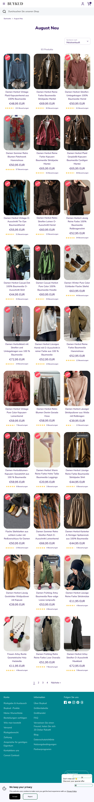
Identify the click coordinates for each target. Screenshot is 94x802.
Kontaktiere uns (11, 750)
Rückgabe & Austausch (15, 703)
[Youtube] (69, 702)
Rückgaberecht (11, 732)
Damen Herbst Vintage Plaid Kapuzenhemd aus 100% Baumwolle (17, 95)
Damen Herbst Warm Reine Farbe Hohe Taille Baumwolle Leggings (47, 474)
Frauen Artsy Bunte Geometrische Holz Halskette (17, 658)
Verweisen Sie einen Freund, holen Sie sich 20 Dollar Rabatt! (44, 726)
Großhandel (40, 713)
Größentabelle (41, 708)
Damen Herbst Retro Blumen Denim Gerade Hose (47, 412)
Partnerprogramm (42, 749)
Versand (8, 727)
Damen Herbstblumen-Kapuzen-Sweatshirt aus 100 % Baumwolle (17, 474)
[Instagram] (73, 702)
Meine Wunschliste (13, 713)
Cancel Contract (11, 755)
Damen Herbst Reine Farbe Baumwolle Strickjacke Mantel (47, 95)
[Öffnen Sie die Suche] (4, 11)
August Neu (18, 18)
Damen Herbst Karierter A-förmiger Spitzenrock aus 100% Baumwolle (77, 535)
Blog (36, 734)
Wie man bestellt (12, 722)
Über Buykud (40, 703)
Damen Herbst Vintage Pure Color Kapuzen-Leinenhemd (17, 412)
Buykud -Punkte (12, 708)
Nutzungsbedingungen (45, 744)
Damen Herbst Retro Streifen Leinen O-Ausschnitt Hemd (47, 221)
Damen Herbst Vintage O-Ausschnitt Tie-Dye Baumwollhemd (17, 222)
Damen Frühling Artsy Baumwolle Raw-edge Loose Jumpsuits (47, 596)
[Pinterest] (77, 702)
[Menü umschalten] (3, 3)
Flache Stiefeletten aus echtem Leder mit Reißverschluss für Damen (17, 535)
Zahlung (8, 737)
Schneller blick (17, 84)
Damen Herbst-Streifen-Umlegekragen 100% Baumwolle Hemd (77, 95)
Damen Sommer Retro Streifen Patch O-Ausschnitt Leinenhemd (47, 535)
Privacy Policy (72, 791)
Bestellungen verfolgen (15, 717)
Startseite (7, 18)
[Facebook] (65, 702)
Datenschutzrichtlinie (44, 739)
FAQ (36, 717)
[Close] (84, 785)
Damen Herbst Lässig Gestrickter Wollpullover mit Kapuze (17, 596)
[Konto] (82, 3)
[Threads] (82, 702)
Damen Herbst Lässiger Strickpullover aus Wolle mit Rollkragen (77, 412)
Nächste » (56, 682)
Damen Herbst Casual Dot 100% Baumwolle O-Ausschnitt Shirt (17, 286)
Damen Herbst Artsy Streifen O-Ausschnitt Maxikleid (77, 658)
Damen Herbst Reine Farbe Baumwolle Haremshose (77, 348)
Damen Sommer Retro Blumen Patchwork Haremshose (17, 157)
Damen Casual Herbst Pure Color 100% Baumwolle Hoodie (47, 286)
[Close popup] (82, 776)
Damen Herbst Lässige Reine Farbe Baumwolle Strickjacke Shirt (77, 474)
